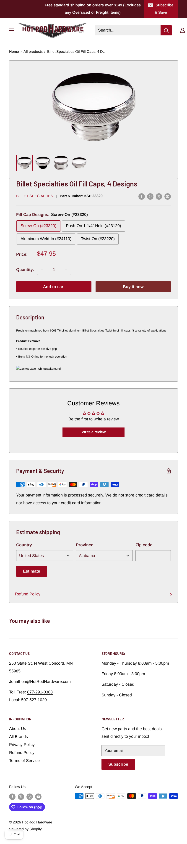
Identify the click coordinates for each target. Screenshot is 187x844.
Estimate (31, 571)
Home (14, 51)
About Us (17, 728)
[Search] (166, 30)
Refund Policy (27, 594)
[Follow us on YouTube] (38, 796)
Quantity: (25, 269)
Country (24, 545)
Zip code (143, 545)
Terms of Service (24, 760)
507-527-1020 (34, 700)
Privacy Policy (22, 744)
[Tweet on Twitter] (159, 196)
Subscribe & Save (163, 9)
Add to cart (54, 286)
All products (33, 51)
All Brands (18, 736)
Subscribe (118, 764)
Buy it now (133, 286)
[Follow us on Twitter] (21, 796)
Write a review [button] (94, 432)
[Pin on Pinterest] (150, 196)
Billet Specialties (34, 196)
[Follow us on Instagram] (29, 796)
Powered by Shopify (25, 829)
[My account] (182, 30)
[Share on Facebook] (141, 196)
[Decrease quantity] (42, 270)
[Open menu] (11, 30)
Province (84, 545)
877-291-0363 (40, 692)
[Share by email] (167, 196)
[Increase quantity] (66, 270)
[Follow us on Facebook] (12, 796)
